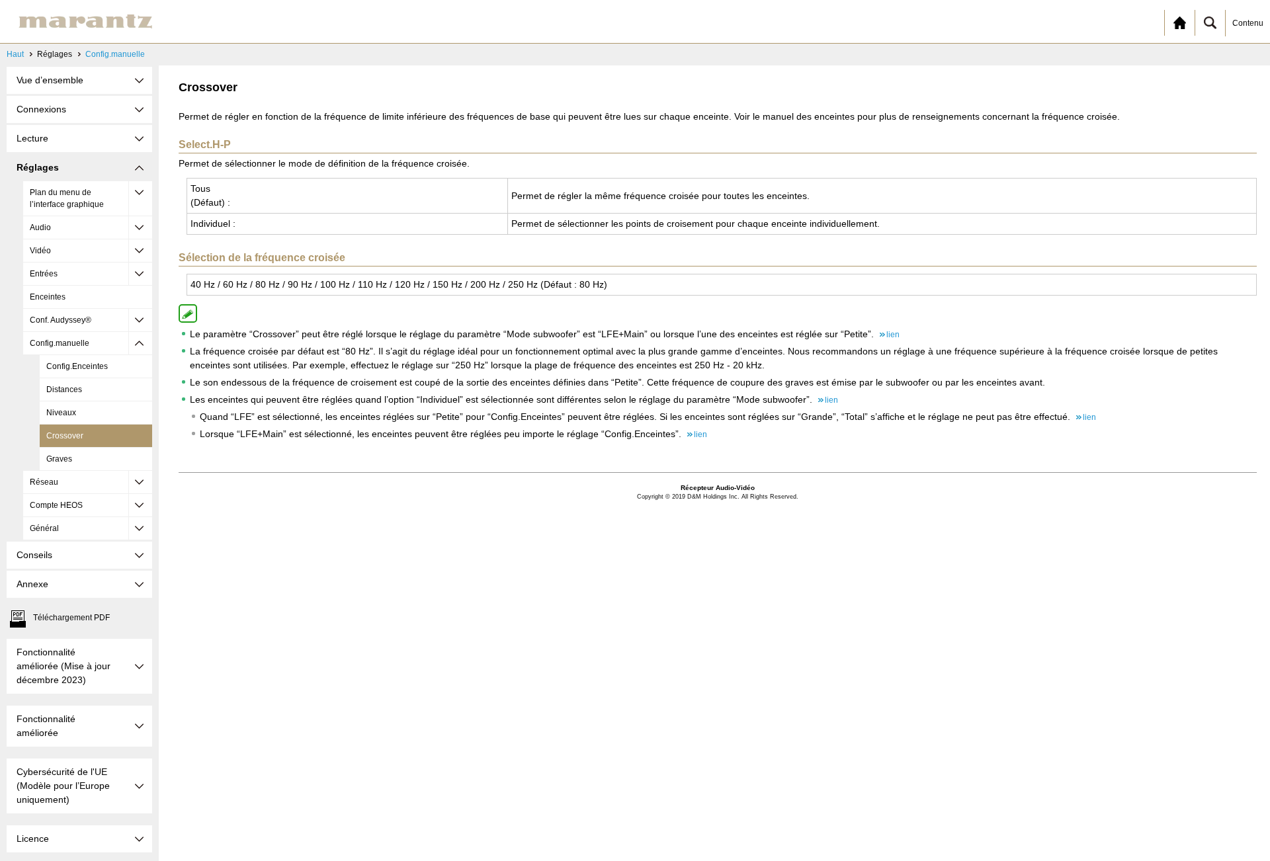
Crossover (64, 435)
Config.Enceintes (77, 366)
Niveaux (61, 412)
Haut (15, 54)
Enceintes (47, 297)
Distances (64, 389)
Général (44, 528)
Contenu (1247, 23)
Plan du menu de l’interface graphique (67, 198)
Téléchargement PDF (71, 617)
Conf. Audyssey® (60, 320)
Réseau (44, 482)
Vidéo (40, 250)
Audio (40, 227)
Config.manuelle (115, 54)
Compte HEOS (56, 505)
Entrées (44, 273)
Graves (59, 459)
